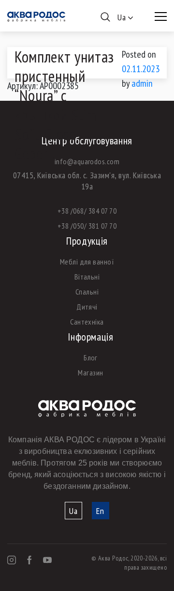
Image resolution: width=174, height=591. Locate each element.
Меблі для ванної (87, 261)
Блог (91, 357)
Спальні (87, 291)
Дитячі (87, 306)
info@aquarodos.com (87, 161)
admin (142, 83)
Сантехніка (87, 322)
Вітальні (87, 276)
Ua (73, 510)
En (100, 510)
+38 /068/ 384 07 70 (87, 211)
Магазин (90, 372)
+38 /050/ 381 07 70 (87, 226)
